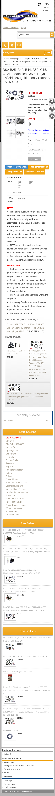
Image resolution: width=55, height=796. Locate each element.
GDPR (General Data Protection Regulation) (19, 766)
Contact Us (7, 754)
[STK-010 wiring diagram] (19, 134)
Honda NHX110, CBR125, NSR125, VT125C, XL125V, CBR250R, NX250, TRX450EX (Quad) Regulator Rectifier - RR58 (26, 552)
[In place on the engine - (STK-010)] (19, 122)
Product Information (17, 167)
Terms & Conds (9, 763)
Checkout (46, 10)
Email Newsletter (10, 787)
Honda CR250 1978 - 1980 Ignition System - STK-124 (25, 656)
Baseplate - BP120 (10, 730)
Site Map (7, 772)
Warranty (7, 769)
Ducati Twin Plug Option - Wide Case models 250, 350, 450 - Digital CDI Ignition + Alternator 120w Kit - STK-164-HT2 (26, 690)
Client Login (8, 781)
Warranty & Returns (34, 172)
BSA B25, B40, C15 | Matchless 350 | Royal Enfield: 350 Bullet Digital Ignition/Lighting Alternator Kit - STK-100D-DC (27, 396)
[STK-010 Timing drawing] (10, 134)
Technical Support (10, 784)
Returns (17, 769)
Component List (14, 172)
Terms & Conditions (11, 28)
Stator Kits (22, 59)
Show (47, 53)
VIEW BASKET (46, 5)
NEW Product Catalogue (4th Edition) (37, 151)
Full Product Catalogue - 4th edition (17, 672)
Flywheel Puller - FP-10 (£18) (37, 142)
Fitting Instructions (39, 167)
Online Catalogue (10, 59)
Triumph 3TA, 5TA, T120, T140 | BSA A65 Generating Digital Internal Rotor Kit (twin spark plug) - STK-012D (25, 327)
